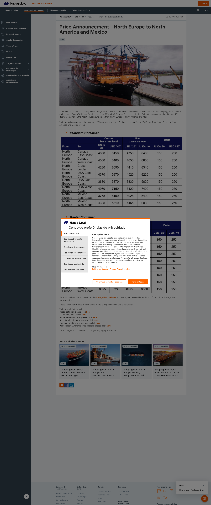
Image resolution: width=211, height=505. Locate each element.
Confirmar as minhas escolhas (109, 282)
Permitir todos (138, 282)
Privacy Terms (116, 269)
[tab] (74, 233)
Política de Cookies (100, 269)
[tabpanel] (120, 252)
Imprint (126, 269)
